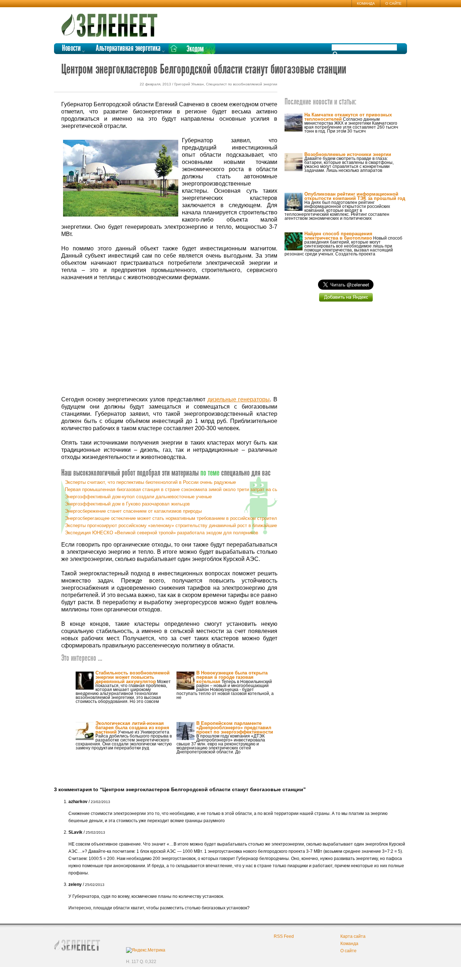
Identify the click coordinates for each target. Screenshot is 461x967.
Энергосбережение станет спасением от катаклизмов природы (133, 511)
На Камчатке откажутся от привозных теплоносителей (348, 117)
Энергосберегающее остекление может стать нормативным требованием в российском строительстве (177, 518)
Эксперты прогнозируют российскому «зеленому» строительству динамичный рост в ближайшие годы (177, 525)
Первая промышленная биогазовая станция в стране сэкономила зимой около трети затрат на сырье (175, 489)
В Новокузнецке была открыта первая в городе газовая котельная (232, 677)
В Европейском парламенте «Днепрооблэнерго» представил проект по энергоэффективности (234, 728)
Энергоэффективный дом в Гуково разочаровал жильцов (127, 504)
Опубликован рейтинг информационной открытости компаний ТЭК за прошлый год (354, 196)
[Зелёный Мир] (111, 22)
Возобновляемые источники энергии (347, 154)
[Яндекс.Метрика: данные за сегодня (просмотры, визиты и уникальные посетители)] (145, 950)
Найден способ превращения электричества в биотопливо (338, 236)
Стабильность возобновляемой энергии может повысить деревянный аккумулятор (132, 677)
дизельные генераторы (238, 399)
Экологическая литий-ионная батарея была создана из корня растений (132, 728)
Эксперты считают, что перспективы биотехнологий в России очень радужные (150, 482)
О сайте (393, 3)
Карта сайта (353, 936)
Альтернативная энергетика (128, 48)
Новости (71, 48)
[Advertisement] (169, 338)
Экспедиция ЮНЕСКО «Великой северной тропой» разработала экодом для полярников (161, 532)
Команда (366, 3)
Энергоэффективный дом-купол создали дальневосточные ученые (138, 496)
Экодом (195, 49)
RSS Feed (284, 936)
